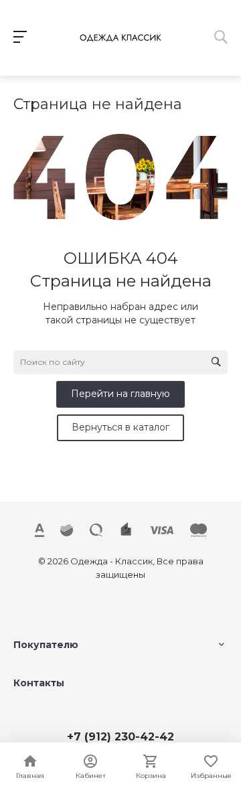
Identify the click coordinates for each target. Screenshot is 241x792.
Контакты (38, 683)
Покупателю (45, 645)
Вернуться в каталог (120, 427)
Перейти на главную (120, 394)
